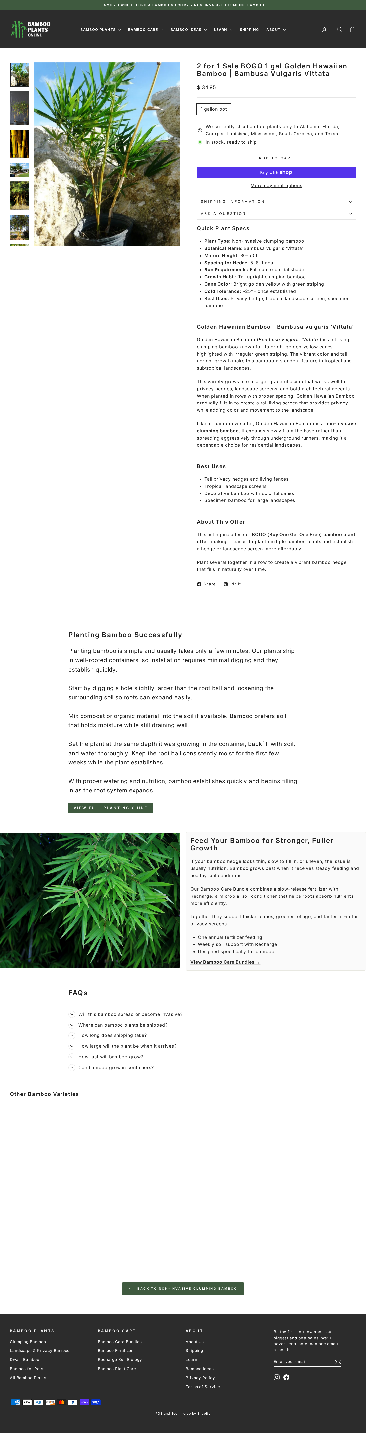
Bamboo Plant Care (117, 1368)
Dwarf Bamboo (24, 1359)
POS (159, 1413)
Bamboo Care (143, 29)
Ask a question (223, 213)
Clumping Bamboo (28, 1341)
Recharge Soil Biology (120, 1359)
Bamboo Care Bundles (120, 1341)
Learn (221, 29)
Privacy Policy (200, 1377)
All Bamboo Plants (28, 1377)
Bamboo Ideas (187, 29)
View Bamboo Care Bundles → (225, 962)
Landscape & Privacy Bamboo (40, 1350)
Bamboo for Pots (26, 1368)
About (274, 29)
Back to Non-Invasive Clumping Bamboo (186, 1288)
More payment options (276, 185)
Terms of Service (203, 1386)
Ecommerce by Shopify (191, 1413)
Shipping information (233, 201)
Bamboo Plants (98, 29)
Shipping (249, 29)
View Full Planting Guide (111, 808)
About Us (195, 1341)
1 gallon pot (214, 109)
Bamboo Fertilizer (115, 1350)
